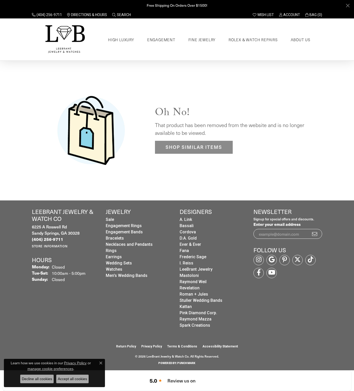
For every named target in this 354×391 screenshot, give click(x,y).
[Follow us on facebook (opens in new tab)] (258, 273)
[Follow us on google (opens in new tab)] (271, 260)
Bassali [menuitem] (187, 225)
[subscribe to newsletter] (315, 234)
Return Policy (126, 346)
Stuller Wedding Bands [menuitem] (201, 300)
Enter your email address (277, 224)
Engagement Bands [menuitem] (124, 231)
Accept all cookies (72, 379)
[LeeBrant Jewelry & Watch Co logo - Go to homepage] (64, 39)
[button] (121, 15)
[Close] (347, 5)
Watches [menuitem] (114, 269)
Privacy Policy (151, 346)
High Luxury (121, 39)
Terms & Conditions (182, 346)
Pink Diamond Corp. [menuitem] (198, 312)
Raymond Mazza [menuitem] (195, 319)
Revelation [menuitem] (190, 287)
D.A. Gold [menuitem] (188, 238)
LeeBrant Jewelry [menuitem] (196, 269)
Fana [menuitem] (184, 250)
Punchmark (186, 363)
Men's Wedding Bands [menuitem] (126, 275)
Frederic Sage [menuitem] (193, 256)
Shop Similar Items (194, 146)
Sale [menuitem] (110, 219)
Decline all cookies (37, 379)
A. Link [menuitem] (186, 219)
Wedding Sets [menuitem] (119, 263)
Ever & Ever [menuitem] (190, 244)
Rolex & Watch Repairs (253, 39)
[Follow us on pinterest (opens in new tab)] (284, 260)
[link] (47, 15)
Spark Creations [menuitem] (195, 325)
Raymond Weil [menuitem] (193, 281)
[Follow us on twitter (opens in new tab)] (297, 260)
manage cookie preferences (50, 369)
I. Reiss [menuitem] (186, 263)
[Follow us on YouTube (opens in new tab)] (271, 273)
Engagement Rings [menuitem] (124, 225)
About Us (300, 39)
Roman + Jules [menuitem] (194, 294)
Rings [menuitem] (111, 250)
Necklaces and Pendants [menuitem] (129, 244)
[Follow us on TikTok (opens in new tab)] (310, 260)
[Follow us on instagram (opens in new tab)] (258, 260)
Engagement (161, 39)
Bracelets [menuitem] (115, 238)
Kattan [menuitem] (186, 306)
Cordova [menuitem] (188, 231)
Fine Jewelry (202, 39)
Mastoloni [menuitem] (189, 275)
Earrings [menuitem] (114, 256)
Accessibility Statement (220, 346)
